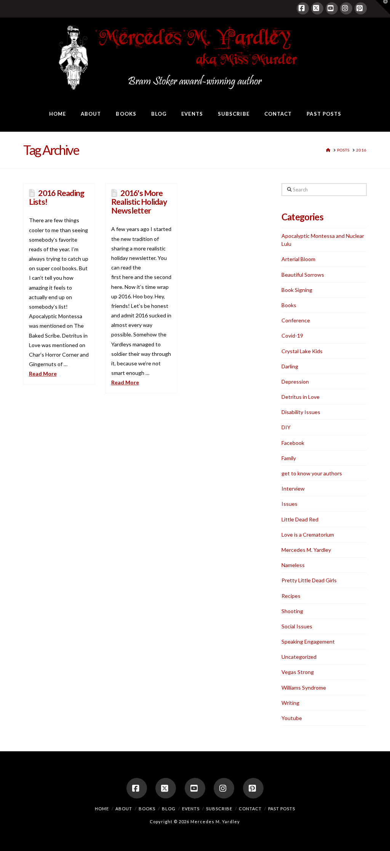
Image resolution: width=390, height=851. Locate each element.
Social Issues (296, 626)
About (123, 808)
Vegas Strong (297, 672)
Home (102, 808)
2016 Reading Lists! (57, 197)
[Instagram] (346, 8)
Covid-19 (292, 335)
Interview (293, 488)
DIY (286, 427)
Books (288, 305)
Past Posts (281, 808)
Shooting (292, 611)
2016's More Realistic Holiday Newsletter (139, 201)
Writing (290, 703)
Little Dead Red (299, 519)
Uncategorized (298, 656)
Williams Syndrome (303, 687)
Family (288, 458)
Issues (289, 503)
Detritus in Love (300, 397)
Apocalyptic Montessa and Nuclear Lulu (322, 240)
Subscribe (219, 808)
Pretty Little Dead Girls (309, 580)
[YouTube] (332, 8)
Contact (250, 808)
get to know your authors (311, 473)
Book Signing (296, 290)
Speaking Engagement (308, 641)
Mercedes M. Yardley (306, 550)
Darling (289, 366)
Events (191, 808)
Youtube (291, 718)
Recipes (290, 596)
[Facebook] (303, 8)
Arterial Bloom (298, 259)
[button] (383, 7)
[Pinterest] (361, 8)
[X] (317, 8)
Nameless (293, 565)
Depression (295, 381)
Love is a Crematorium (307, 534)
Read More (43, 373)
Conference (295, 320)
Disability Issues (300, 412)
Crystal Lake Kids (302, 351)
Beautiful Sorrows (302, 274)
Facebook (292, 443)
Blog (169, 808)
